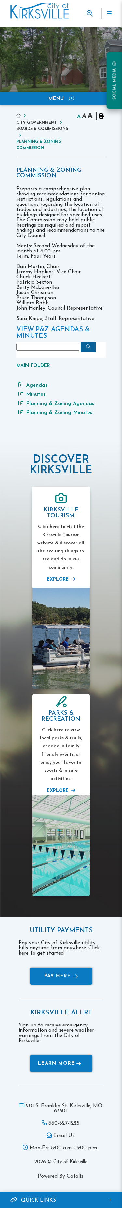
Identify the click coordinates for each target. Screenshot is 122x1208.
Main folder (33, 365)
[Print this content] (101, 116)
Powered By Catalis (60, 1176)
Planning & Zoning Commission (38, 145)
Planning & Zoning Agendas (60, 403)
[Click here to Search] (88, 347)
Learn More (56, 1063)
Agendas (36, 385)
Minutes (36, 394)
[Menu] (109, 13)
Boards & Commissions (42, 129)
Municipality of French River (39, 11)
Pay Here (57, 976)
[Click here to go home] (22, 115)
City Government (36, 123)
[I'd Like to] (89, 13)
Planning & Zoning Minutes (59, 412)
